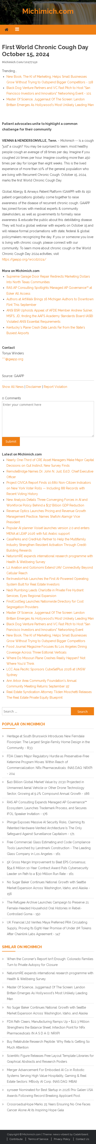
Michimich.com (48, 11)
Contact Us (82, 1139)
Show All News (13, 387)
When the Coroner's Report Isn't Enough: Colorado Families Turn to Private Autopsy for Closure (50, 962)
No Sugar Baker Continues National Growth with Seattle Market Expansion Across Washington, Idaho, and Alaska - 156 (48, 888)
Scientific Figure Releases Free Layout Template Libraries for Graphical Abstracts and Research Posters (50, 1058)
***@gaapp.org (12, 359)
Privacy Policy (62, 1139)
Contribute (16, 1139)
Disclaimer (33, 387)
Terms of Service (38, 1139)
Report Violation (55, 387)
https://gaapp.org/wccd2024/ (24, 259)
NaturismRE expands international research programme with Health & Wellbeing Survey (50, 976)
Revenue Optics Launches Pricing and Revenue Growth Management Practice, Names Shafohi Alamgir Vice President (46, 516)
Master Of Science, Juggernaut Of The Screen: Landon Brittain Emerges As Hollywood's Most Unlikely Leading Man (47, 993)
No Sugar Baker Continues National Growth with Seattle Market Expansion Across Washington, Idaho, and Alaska (47, 1010)
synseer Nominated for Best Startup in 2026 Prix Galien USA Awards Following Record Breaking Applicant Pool (50, 1093)
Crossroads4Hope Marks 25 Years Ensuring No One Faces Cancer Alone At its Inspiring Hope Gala (48, 1107)
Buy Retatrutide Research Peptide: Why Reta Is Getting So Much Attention (48, 1044)
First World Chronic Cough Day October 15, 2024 (45, 50)
